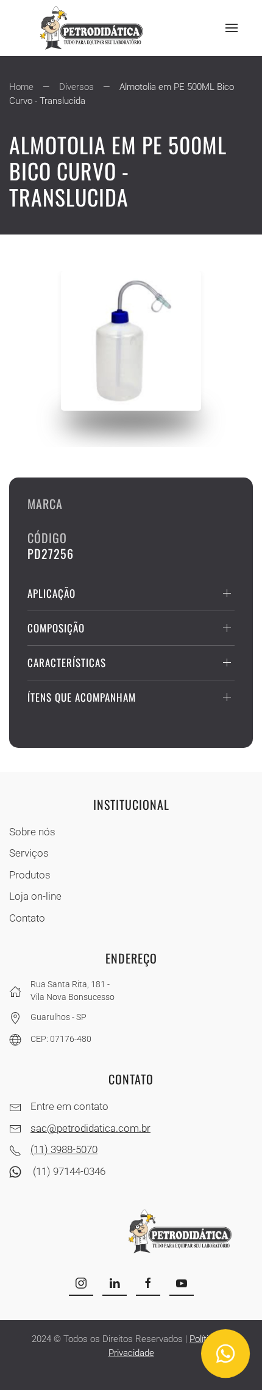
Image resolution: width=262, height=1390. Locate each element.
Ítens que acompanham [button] (81, 697)
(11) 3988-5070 (63, 1149)
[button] (231, 28)
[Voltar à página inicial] (94, 28)
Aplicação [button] (51, 593)
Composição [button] (56, 627)
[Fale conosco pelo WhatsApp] (225, 1353)
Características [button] (66, 662)
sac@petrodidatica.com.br (90, 1128)
